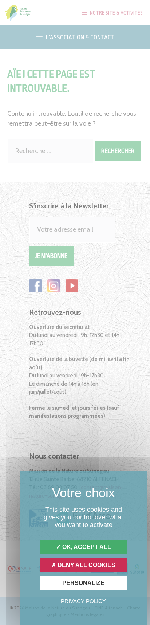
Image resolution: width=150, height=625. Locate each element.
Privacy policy (83, 601)
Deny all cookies (85, 565)
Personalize (83, 583)
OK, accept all (86, 547)
